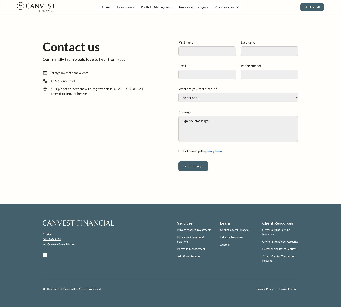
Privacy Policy (265, 288)
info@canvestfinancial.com (69, 73)
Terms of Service (288, 288)
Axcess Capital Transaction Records (278, 258)
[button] (226, 7)
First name (185, 42)
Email (182, 66)
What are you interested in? (197, 89)
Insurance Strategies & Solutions (190, 239)
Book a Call (312, 7)
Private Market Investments (194, 229)
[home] (49, 7)
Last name (248, 42)
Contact (225, 244)
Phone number (251, 66)
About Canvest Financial (234, 229)
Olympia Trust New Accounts (280, 241)
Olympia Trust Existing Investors (276, 232)
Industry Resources (231, 237)
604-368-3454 (52, 239)
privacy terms (213, 151)
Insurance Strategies (193, 7)
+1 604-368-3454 (63, 81)
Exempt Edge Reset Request (279, 248)
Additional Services (189, 256)
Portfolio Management (157, 7)
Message (184, 112)
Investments (125, 7)
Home (106, 7)
